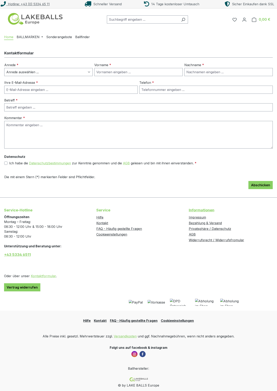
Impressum (197, 217)
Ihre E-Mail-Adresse (21, 83)
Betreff (11, 100)
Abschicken (260, 185)
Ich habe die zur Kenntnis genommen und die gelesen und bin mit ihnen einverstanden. (102, 163)
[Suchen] (183, 19)
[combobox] (143, 19)
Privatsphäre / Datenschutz (210, 229)
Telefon (146, 83)
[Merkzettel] (234, 19)
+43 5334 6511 (17, 254)
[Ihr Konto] (244, 19)
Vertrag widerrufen (22, 287)
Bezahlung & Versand (205, 223)
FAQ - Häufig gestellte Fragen (119, 229)
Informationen (201, 210)
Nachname (194, 65)
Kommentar (14, 118)
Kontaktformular (43, 276)
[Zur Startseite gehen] (34, 18)
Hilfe (99, 217)
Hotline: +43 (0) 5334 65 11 (28, 4)
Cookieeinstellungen (111, 234)
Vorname (102, 65)
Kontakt (102, 223)
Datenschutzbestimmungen (50, 163)
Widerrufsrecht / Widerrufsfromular (216, 240)
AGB (126, 163)
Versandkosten (125, 336)
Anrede (11, 65)
